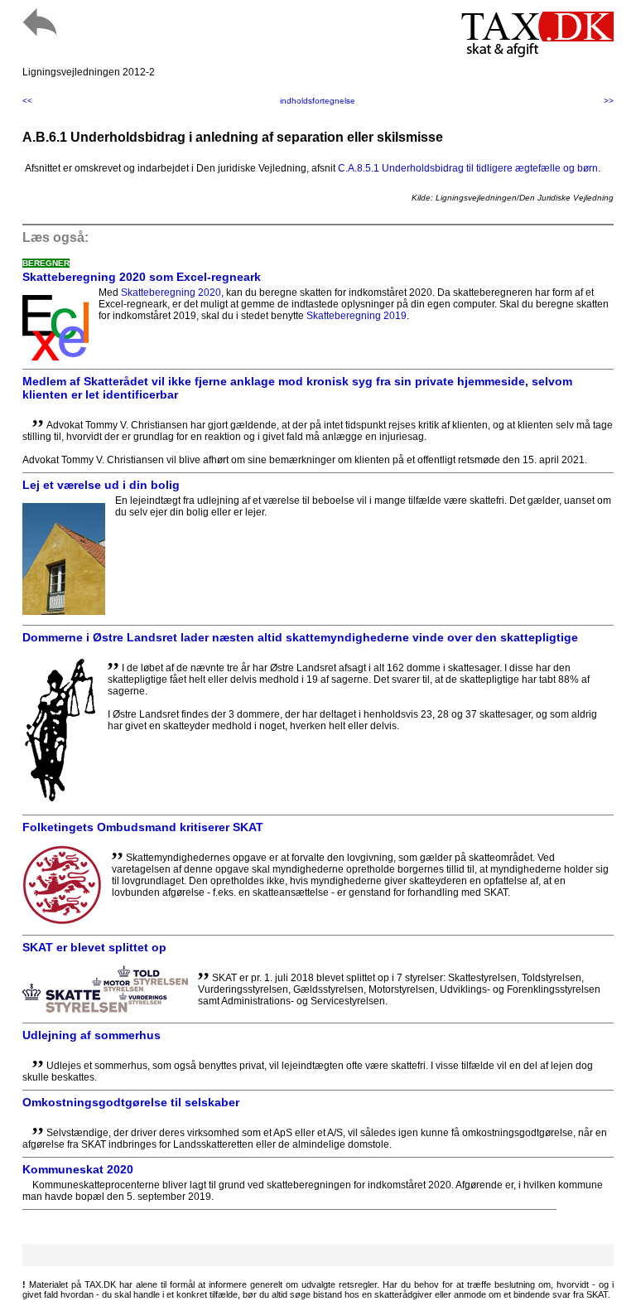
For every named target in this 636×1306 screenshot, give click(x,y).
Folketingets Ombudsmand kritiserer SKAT (142, 827)
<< (27, 100)
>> (609, 100)
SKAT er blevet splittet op (94, 947)
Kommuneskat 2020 (77, 1169)
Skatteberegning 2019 (356, 316)
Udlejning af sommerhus (91, 1035)
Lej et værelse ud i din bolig (101, 484)
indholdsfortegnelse (317, 100)
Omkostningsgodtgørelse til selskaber (130, 1102)
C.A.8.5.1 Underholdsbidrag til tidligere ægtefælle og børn (468, 168)
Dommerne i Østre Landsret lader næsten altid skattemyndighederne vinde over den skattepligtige (300, 637)
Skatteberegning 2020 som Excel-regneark (141, 276)
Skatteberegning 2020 (171, 292)
